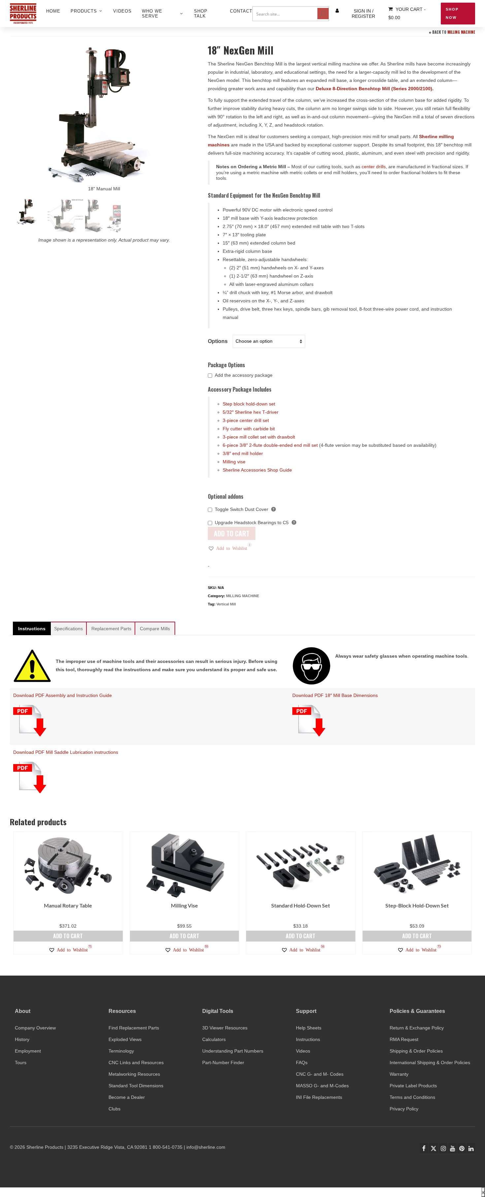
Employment (28, 1051)
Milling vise (234, 461)
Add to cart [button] (68, 936)
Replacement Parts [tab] (111, 628)
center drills (374, 166)
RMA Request (404, 1039)
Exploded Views (125, 1039)
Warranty (399, 1074)
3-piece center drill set (246, 420)
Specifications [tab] (68, 628)
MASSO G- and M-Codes (322, 1085)
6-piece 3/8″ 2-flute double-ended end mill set (270, 445)
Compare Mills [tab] (155, 628)
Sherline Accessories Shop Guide (257, 470)
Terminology (121, 1051)
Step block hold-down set (249, 403)
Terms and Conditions (412, 1097)
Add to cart (231, 533)
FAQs (301, 1062)
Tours (20, 1062)
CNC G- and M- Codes (319, 1074)
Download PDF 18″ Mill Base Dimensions (335, 695)
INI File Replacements (319, 1097)
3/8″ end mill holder (243, 453)
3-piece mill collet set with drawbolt (259, 437)
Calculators (214, 1039)
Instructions (308, 1039)
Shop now (452, 13)
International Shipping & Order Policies (430, 1062)
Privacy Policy (404, 1108)
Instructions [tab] (32, 628)
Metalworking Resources (134, 1074)
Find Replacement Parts (134, 1027)
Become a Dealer (127, 1097)
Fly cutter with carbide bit (249, 428)
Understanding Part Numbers (232, 1051)
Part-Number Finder (223, 1062)
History (22, 1039)
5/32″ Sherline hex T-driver (250, 412)
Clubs (114, 1108)
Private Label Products (413, 1085)
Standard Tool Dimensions (136, 1085)
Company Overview (35, 1027)
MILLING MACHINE (461, 32)
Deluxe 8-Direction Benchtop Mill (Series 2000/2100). (375, 88)
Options (218, 341)
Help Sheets (308, 1027)
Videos (303, 1051)
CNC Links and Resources (136, 1062)
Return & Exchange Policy (417, 1027)
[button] (227, 548)
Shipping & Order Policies (416, 1051)
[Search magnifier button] (323, 13)
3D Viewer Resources (224, 1027)
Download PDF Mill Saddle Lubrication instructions (65, 752)
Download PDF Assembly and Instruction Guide (62, 695)
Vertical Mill (226, 604)
